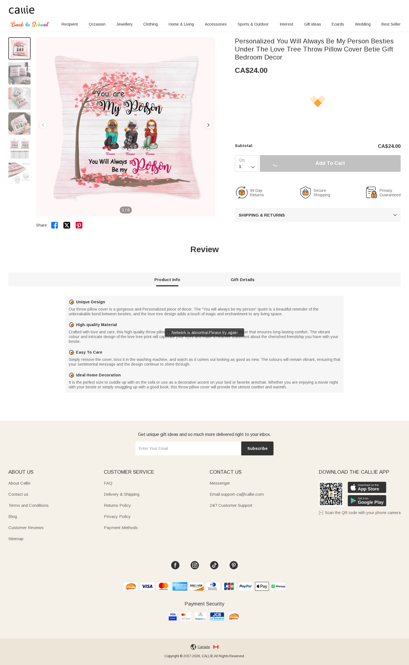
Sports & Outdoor (253, 24)
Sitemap (15, 538)
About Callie (19, 483)
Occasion (97, 24)
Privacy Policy (117, 516)
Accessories (216, 24)
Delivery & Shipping (121, 494)
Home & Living (181, 24)
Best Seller (391, 24)
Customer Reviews (26, 527)
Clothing (150, 24)
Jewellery (124, 24)
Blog (12, 516)
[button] (208, 125)
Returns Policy (117, 505)
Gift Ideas (312, 24)
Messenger (220, 483)
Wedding (363, 24)
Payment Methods (121, 527)
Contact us (18, 494)
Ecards (338, 24)
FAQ (108, 483)
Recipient (69, 24)
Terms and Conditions (28, 505)
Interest (286, 24)
